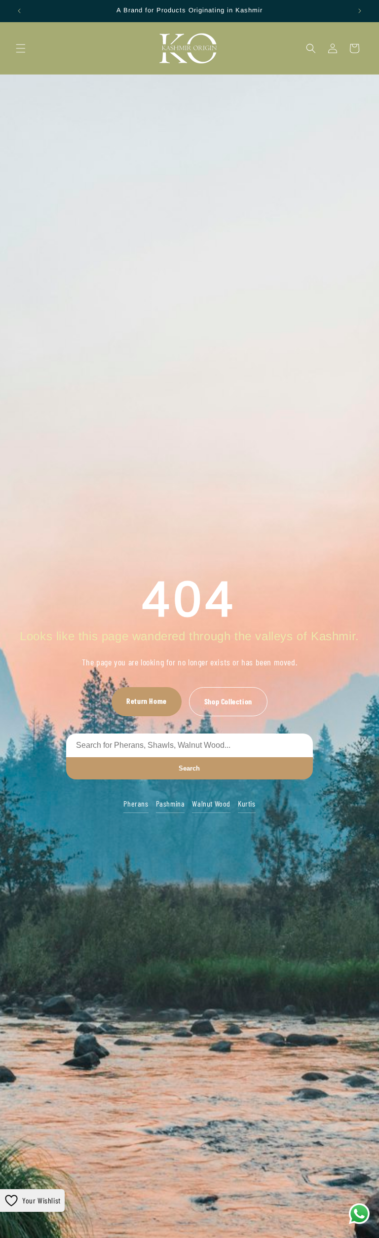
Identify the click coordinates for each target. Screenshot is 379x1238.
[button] (21, 48)
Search (189, 768)
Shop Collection (228, 701)
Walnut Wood (211, 803)
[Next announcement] (360, 11)
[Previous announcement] (19, 11)
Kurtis (247, 803)
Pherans (135, 803)
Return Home (146, 700)
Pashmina (170, 803)
